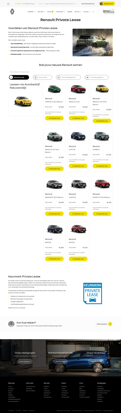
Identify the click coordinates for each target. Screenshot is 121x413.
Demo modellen (30, 390)
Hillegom (99, 395)
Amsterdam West (102, 393)
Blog (80, 388)
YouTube (18, 410)
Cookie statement (89, 410)
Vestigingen (11, 397)
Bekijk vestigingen (25, 361)
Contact (86, 11)
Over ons (81, 395)
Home (11, 72)
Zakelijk (69, 11)
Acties (49, 11)
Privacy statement (77, 410)
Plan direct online (60, 361)
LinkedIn (24, 410)
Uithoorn (99, 399)
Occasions (29, 388)
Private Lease (48, 397)
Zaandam (100, 401)
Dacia (10, 393)
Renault (16, 72)
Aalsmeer (100, 386)
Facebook (31, 410)
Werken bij (82, 390)
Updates (81, 386)
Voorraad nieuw (30, 386)
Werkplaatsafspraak (87, 3)
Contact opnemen (13, 401)
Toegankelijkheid (108, 410)
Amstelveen (100, 388)
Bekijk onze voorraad (96, 361)
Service (77, 11)
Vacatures (82, 393)
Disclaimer (98, 410)
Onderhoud (47, 393)
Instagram (11, 410)
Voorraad (40, 11)
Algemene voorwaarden (63, 410)
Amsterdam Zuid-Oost (103, 390)
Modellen (31, 11)
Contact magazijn (84, 397)
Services (46, 395)
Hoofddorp (100, 397)
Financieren (59, 11)
